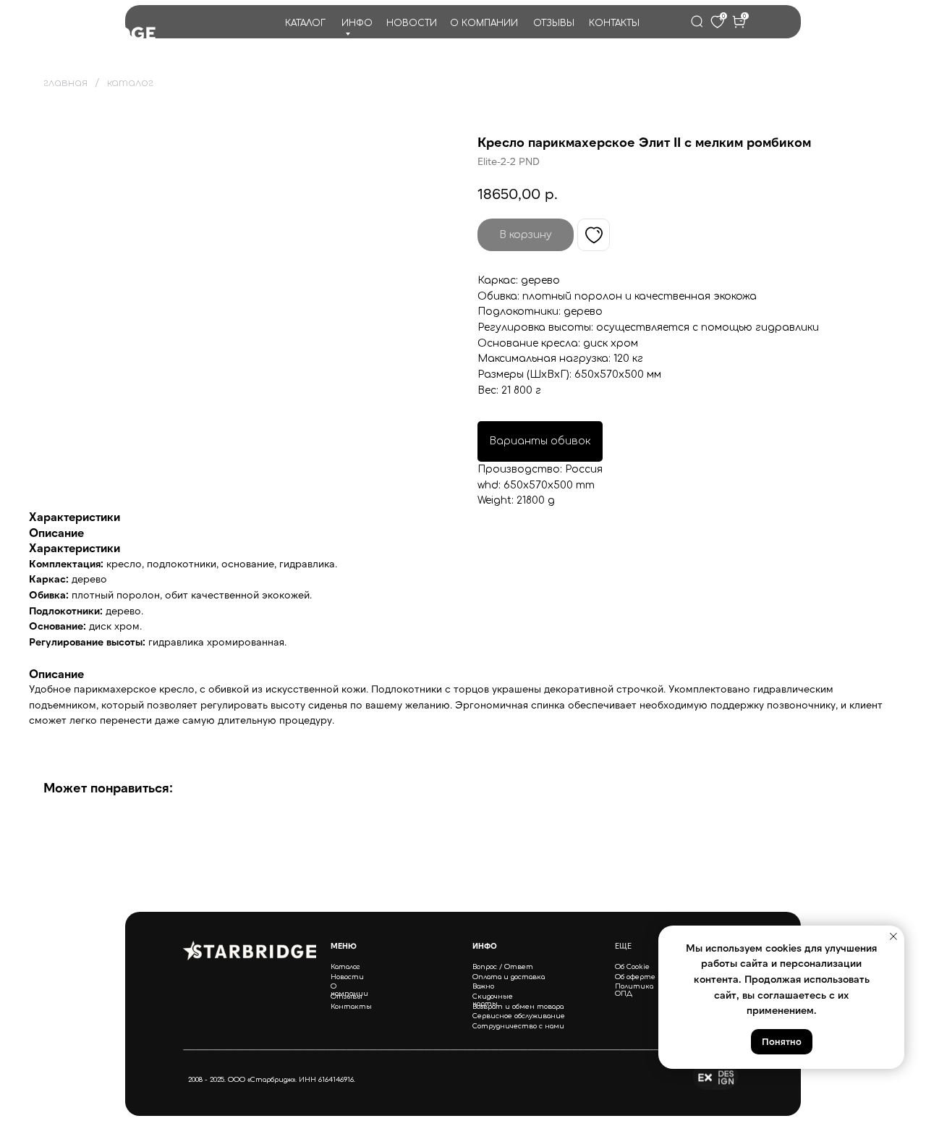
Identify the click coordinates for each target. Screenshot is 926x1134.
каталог (130, 82)
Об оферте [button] (635, 977)
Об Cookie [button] (632, 966)
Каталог (345, 966)
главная (65, 82)
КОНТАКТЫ (614, 23)
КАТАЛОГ (305, 23)
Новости (347, 977)
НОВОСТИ (411, 23)
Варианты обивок (540, 441)
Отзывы (346, 996)
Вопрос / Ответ (502, 966)
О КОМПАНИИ (484, 23)
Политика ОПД (634, 990)
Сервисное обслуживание (518, 1016)
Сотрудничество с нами (518, 1026)
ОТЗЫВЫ (553, 23)
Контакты (351, 1006)
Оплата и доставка (508, 977)
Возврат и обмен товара (518, 1006)
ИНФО (357, 23)
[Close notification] (893, 936)
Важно (483, 986)
